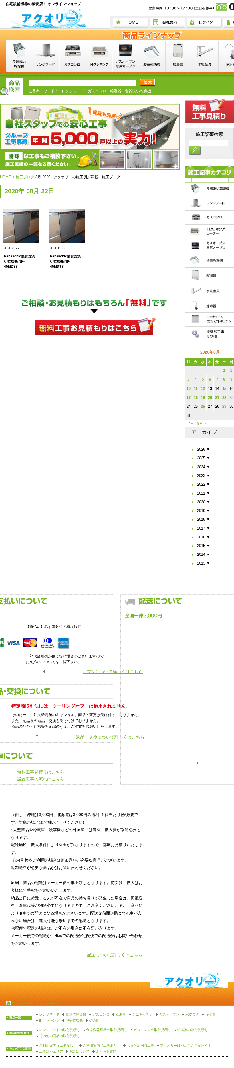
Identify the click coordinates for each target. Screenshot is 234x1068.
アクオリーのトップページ (35, 1003)
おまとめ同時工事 (140, 1045)
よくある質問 (106, 1051)
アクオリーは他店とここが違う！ (185, 1045)
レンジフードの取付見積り (59, 1030)
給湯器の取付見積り (192, 1030)
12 (203, 388)
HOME (5, 177)
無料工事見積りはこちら (40, 772)
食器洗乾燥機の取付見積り (106, 1030)
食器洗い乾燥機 (138, 91)
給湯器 (115, 91)
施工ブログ (25, 177)
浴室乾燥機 (74, 1020)
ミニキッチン (142, 1014)
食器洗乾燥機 (76, 1014)
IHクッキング (49, 1020)
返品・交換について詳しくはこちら (110, 737)
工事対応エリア (51, 1051)
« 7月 (189, 423)
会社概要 (68, 960)
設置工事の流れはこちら (40, 778)
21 (217, 397)
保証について (79, 1051)
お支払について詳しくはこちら (113, 671)
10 (189, 388)
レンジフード (73, 91)
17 (189, 397)
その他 (94, 1020)
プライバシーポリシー (112, 960)
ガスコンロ (97, 91)
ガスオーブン (169, 1014)
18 (196, 397)
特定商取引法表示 (166, 960)
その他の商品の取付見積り (59, 1036)
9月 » (201, 423)
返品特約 (206, 960)
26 (203, 406)
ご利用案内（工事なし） (58, 1045)
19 (203, 397)
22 (224, 397)
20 (210, 397)
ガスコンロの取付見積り (152, 1030)
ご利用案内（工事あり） (101, 1045)
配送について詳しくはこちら (114, 954)
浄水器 (210, 1014)
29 (224, 406)
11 (195, 388)
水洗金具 (192, 1014)
